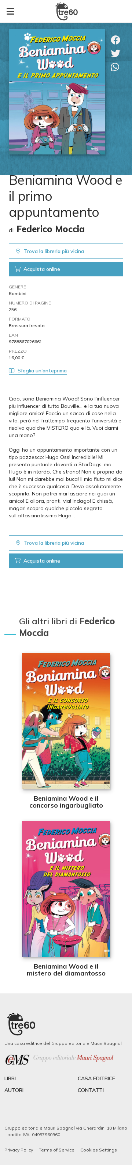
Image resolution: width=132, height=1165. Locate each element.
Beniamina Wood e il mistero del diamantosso (66, 969)
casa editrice (96, 1078)
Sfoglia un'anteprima (42, 370)
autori (13, 1090)
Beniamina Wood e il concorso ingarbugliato (66, 801)
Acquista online (41, 269)
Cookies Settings (98, 1150)
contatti (91, 1090)
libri (10, 1078)
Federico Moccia (50, 228)
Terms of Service (56, 1150)
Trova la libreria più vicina (54, 251)
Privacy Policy (18, 1150)
